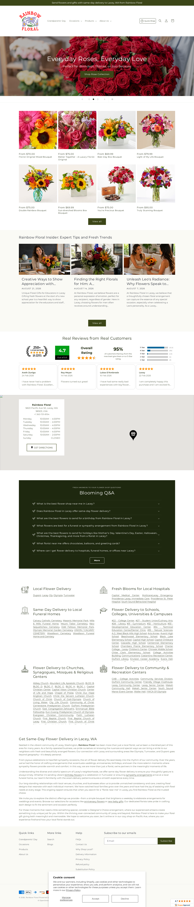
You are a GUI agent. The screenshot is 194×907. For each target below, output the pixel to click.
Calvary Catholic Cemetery (47, 620)
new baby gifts (115, 801)
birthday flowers (73, 775)
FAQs (78, 839)
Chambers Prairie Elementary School (142, 646)
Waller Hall (140, 691)
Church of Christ (42, 699)
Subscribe (166, 841)
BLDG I (81, 686)
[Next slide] (105, 99)
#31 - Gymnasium (136, 623)
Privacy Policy (73, 890)
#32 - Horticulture (156, 623)
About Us (23, 854)
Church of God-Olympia (67, 699)
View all (97, 221)
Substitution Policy (85, 869)
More (97, 560)
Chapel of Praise (64, 692)
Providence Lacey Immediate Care (131, 598)
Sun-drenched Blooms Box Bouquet (72, 211)
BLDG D (37, 686)
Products (23, 849)
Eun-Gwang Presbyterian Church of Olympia (70, 712)
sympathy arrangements (139, 775)
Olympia (58, 595)
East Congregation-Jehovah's (58, 708)
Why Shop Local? (84, 849)
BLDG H (70, 686)
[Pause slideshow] (112, 99)
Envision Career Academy (144, 659)
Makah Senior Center (144, 688)
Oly (51, 595)
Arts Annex (153, 633)
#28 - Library (119, 623)
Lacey (45, 595)
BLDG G (59, 686)
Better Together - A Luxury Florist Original (76, 158)
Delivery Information (86, 854)
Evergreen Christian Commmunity (53, 715)
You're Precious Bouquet (111, 210)
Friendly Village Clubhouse (158, 682)
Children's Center (138, 649)
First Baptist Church (54, 718)
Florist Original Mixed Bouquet (35, 157)
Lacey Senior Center (153, 685)
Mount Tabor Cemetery (74, 623)
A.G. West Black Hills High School (129, 633)
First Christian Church (53, 721)
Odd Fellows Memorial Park (77, 627)
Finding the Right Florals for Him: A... (96, 281)
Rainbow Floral (32, 897)
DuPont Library (120, 659)
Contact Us (81, 844)
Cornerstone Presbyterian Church (51, 705)
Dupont (37, 595)
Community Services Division (156, 678)
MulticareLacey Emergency (157, 595)
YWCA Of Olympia (156, 691)
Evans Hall (167, 659)
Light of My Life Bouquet (150, 157)
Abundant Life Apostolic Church (67, 683)
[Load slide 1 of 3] (89, 99)
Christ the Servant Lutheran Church (73, 696)
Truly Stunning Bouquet (150, 210)
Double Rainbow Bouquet (32, 210)
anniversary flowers (94, 801)
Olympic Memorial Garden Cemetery (53, 630)
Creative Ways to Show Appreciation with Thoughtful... (42, 281)
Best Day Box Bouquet (110, 157)
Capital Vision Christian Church (69, 689)
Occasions (24, 844)
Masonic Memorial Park (75, 620)
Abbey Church (41, 683)
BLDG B (89, 683)
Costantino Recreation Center (157, 655)
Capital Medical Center (125, 595)
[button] (75, 21)
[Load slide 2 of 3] (93, 99)
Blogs (50, 844)
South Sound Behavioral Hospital (138, 601)
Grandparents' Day (28, 839)
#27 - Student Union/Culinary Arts (154, 620)
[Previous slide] (82, 99)
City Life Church (58, 702)
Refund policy (82, 864)
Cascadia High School (133, 642)
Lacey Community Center (126, 685)
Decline (125, 898)
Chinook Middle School (160, 649)
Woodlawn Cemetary (59, 633)
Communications (131, 655)
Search (50, 839)
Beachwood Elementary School (139, 636)
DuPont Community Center (127, 682)
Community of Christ (82, 702)
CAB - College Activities (125, 678)
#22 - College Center (123, 620)
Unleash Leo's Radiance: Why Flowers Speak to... (148, 281)
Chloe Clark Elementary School (131, 652)
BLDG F (48, 686)
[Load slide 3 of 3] (98, 99)
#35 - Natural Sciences (160, 630)
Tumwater (69, 595)
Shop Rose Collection (97, 74)
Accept (95, 898)
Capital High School (143, 639)
